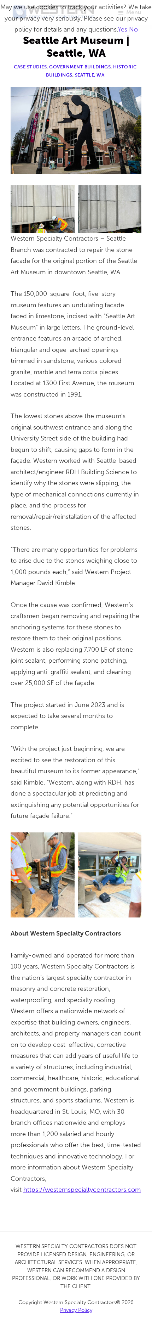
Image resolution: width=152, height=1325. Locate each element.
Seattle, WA (90, 75)
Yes (122, 29)
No (133, 29)
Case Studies (30, 66)
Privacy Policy (76, 1310)
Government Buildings (80, 66)
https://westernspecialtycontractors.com (82, 1190)
